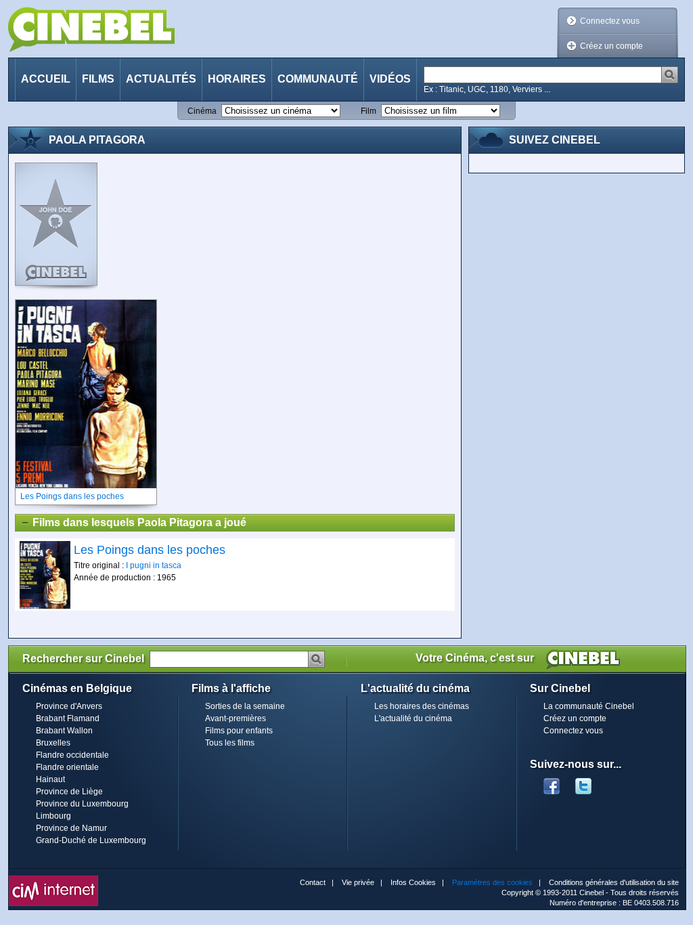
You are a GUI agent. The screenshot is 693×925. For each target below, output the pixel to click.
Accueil (45, 79)
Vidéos (390, 79)
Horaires (237, 79)
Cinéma (202, 111)
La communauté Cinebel (588, 706)
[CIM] (53, 879)
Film (368, 111)
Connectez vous (610, 21)
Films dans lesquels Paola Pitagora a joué (139, 522)
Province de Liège (69, 791)
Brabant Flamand (67, 718)
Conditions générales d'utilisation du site (614, 882)
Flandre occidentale (72, 755)
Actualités (161, 79)
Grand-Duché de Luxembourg (91, 840)
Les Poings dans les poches (149, 550)
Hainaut (50, 779)
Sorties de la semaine (245, 706)
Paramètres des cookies (492, 882)
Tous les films (229, 743)
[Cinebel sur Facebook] (551, 782)
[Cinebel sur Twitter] (590, 782)
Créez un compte (611, 46)
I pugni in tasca (153, 565)
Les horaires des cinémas (421, 706)
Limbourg (53, 816)
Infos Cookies (413, 882)
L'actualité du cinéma (413, 718)
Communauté (317, 79)
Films (98, 79)
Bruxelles (53, 743)
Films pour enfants (239, 730)
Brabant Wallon (64, 730)
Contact (313, 882)
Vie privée (358, 882)
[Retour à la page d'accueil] (91, 29)
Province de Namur (71, 828)
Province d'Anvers (69, 706)
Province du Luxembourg (82, 804)
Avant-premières (235, 718)
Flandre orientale (67, 767)
